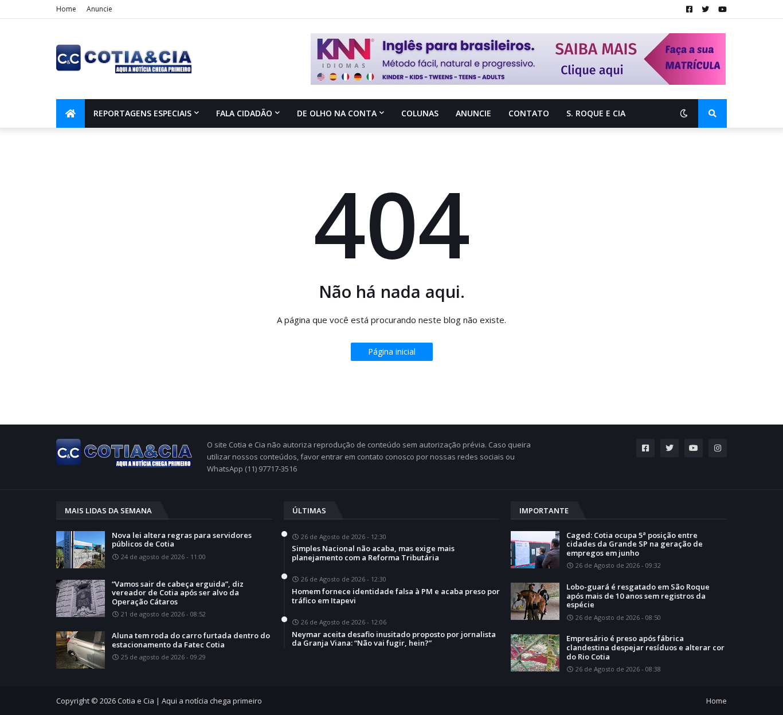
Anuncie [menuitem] (473, 113)
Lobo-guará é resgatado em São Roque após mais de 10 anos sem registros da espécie (638, 596)
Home (66, 9)
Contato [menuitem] (528, 113)
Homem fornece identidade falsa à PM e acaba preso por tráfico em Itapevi (396, 596)
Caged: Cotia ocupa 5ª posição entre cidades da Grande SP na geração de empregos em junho (634, 544)
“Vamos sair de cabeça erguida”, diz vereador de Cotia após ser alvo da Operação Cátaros (178, 593)
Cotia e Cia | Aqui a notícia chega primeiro (190, 701)
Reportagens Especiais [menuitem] (142, 113)
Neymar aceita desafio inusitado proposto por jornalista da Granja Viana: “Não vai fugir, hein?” (394, 639)
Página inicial (392, 351)
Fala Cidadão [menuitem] (244, 113)
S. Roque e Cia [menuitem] (595, 113)
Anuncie (99, 9)
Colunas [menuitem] (420, 113)
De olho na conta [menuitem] (337, 113)
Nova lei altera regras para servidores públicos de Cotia (182, 540)
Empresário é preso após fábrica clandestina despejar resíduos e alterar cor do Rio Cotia (645, 647)
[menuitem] (70, 113)
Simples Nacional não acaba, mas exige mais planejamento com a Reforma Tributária (373, 553)
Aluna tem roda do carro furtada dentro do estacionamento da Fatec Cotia (191, 640)
